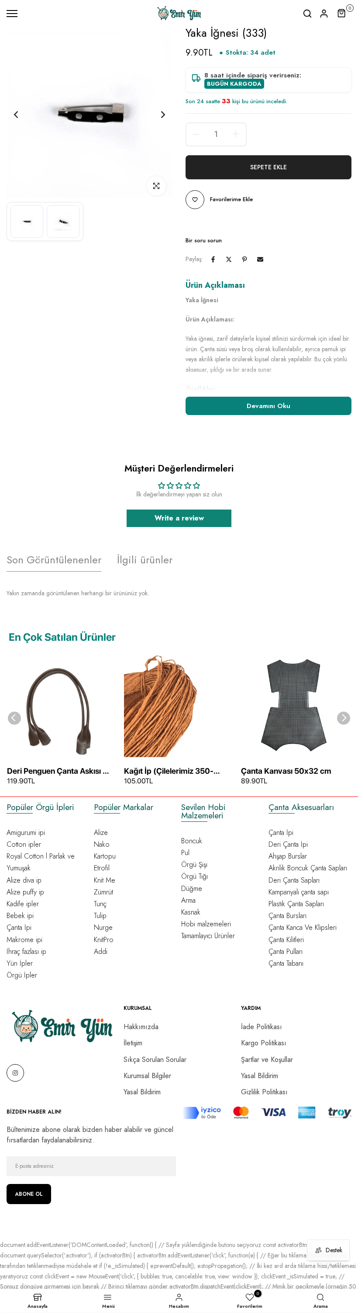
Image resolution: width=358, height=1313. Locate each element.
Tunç (100, 904)
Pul (185, 853)
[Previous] (23, 115)
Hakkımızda (141, 1027)
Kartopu (105, 856)
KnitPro (104, 940)
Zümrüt (103, 892)
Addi (100, 951)
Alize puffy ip (25, 892)
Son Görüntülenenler (54, 559)
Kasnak (190, 912)
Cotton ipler (24, 844)
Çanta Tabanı (285, 963)
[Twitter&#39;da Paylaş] (228, 259)
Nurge (103, 927)
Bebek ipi (20, 916)
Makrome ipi (24, 940)
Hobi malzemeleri (206, 924)
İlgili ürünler (144, 559)
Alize (101, 833)
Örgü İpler (22, 975)
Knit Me (104, 880)
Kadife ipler (23, 904)
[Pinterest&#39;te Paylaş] (244, 259)
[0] (342, 13)
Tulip (100, 916)
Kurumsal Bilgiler (147, 1076)
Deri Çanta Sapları (294, 880)
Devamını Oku (268, 406)
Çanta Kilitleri (286, 940)
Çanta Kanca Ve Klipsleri (302, 927)
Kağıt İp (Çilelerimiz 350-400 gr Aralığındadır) (168, 771)
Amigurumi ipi (26, 833)
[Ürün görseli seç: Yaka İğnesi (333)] (26, 221)
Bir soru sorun (204, 240)
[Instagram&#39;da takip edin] (15, 1073)
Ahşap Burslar (287, 856)
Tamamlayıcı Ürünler (208, 936)
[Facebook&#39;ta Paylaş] (213, 259)
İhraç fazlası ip (26, 951)
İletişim (133, 1043)
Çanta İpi (19, 927)
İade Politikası (261, 1027)
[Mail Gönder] (260, 259)
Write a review (179, 518)
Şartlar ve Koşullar (267, 1060)
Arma (188, 900)
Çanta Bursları (287, 916)
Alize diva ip (24, 880)
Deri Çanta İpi (288, 844)
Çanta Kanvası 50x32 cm (286, 770)
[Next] (156, 115)
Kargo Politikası (263, 1043)
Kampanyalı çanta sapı (298, 892)
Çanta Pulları (285, 951)
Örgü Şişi (194, 864)
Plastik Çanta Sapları (296, 904)
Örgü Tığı (194, 876)
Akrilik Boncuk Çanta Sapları (307, 868)
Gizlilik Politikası (264, 1092)
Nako (102, 844)
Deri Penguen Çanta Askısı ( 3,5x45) (56, 771)
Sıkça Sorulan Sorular (155, 1060)
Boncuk (191, 841)
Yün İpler (20, 963)
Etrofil (102, 868)
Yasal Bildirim (142, 1092)
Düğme (191, 888)
